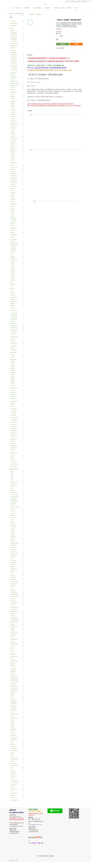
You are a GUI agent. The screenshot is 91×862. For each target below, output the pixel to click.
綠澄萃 (12, 522)
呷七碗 (12, 712)
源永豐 (12, 637)
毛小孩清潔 (13, 415)
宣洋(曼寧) (13, 684)
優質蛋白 (13, 252)
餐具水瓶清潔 (14, 343)
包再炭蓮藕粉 (14, 718)
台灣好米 (13, 206)
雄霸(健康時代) (14, 690)
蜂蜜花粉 (13, 151)
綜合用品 (13, 385)
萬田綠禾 (13, 722)
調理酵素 (13, 241)
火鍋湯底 (13, 437)
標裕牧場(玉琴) (14, 797)
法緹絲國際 (13, 560)
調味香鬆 (13, 190)
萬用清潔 (13, 347)
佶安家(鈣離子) (14, 596)
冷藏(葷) (12, 455)
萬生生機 (13, 648)
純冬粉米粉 (13, 221)
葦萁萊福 (13, 528)
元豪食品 (13, 665)
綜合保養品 (13, 334)
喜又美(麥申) (14, 735)
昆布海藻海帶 (14, 234)
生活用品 (13, 390)
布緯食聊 (13, 599)
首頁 (13, 8)
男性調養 (13, 273)
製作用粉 (13, 201)
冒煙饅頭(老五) (14, 793)
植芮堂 (12, 769)
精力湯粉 (13, 108)
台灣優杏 (13, 605)
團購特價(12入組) (15, 83)
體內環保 (13, 293)
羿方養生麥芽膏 (14, 714)
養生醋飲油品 (14, 246)
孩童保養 (13, 276)
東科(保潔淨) (14, 784)
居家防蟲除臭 (14, 350)
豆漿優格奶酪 (14, 445)
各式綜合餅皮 (14, 428)
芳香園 (12, 473)
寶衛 (12, 291)
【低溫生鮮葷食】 (14, 452)
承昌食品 (13, 752)
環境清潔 (13, 339)
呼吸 (12, 286)
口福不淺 (13, 757)
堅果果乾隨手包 (14, 45)
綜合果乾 (13, 94)
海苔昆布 (13, 147)
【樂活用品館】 (13, 359)
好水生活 (13, 364)
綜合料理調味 (14, 69)
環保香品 (13, 383)
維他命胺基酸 (14, 250)
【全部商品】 (13, 21)
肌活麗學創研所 (14, 497)
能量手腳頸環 (14, 399)
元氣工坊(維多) (14, 633)
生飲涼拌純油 (14, 167)
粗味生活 (13, 532)
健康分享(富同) (14, 482)
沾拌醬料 (13, 171)
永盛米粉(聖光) (14, 626)
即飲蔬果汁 (13, 134)
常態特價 (13, 89)
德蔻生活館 (13, 772)
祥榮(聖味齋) (14, 729)
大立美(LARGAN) (15, 507)
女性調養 (13, 269)
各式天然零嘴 (14, 67)
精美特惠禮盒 (14, 25)
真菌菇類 (13, 232)
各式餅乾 (13, 136)
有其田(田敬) (14, 703)
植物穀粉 (13, 104)
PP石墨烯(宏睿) (14, 501)
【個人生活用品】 (14, 388)
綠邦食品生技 (14, 763)
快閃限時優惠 (14, 77)
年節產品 (13, 160)
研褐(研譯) (13, 537)
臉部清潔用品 (14, 323)
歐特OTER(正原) (14, 639)
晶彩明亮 (13, 278)
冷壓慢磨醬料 (14, 39)
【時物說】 (12, 30)
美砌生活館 (13, 699)
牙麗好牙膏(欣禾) (15, 780)
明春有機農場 (14, 750)
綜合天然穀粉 (14, 41)
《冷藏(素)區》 (14, 420)
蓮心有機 (13, 524)
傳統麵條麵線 (14, 219)
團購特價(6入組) (14, 81)
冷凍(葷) (12, 457)
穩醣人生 (13, 288)
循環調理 (13, 284)
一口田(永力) (14, 667)
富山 (12, 479)
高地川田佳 (13, 635)
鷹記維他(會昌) (14, 737)
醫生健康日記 (14, 545)
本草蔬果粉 (13, 110)
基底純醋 (13, 199)
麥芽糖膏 (13, 143)
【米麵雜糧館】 (13, 204)
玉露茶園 (13, 571)
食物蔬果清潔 (14, 345)
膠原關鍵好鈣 (14, 259)
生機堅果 (13, 96)
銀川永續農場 (14, 748)
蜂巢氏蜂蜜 (13, 579)
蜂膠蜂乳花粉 (14, 301)
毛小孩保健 (13, 413)
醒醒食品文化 (14, 654)
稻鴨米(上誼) (14, 549)
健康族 (12, 716)
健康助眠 (13, 295)
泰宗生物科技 (14, 592)
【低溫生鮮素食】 (14, 418)
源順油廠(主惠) (14, 660)
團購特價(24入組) (15, 85)
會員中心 (76, 8)
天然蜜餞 (13, 155)
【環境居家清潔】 (14, 337)
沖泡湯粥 (13, 116)
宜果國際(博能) (14, 611)
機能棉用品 (13, 396)
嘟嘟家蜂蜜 (13, 671)
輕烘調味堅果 (14, 35)
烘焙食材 (13, 197)
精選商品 (12, 28)
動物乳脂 (13, 106)
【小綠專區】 (26, 8)
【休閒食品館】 (13, 128)
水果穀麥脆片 (14, 114)
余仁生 (12, 588)
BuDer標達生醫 (14, 494)
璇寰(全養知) (14, 601)
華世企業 (13, 511)
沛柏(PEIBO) (13, 776)
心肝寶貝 (13, 280)
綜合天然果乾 (14, 37)
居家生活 (13, 374)
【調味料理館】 (13, 162)
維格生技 (13, 509)
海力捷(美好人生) (15, 688)
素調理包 (13, 441)
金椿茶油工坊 (14, 705)
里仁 (12, 791)
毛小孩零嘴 (13, 411)
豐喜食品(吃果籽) (15, 680)
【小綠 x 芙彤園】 (37, 8)
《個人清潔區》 (14, 313)
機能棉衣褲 (13, 392)
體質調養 (13, 256)
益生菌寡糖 (13, 248)
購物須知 (63, 8)
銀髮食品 (13, 406)
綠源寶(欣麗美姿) (15, 594)
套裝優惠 (13, 87)
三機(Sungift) (14, 746)
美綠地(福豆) (14, 710)
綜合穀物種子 (14, 61)
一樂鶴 (12, 520)
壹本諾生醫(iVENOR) (13, 504)
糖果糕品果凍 (14, 149)
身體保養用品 (14, 330)
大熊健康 (13, 631)
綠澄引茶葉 (13, 526)
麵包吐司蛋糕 (14, 424)
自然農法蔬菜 (14, 466)
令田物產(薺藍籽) (15, 620)
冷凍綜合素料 (14, 422)
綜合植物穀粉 (14, 65)
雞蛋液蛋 (13, 450)
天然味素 (13, 188)
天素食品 (13, 725)
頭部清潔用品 (14, 317)
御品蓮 (12, 720)
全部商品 (31, 14)
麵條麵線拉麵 (14, 435)
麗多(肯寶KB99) (14, 643)
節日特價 (13, 79)
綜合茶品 (13, 121)
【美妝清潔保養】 (14, 310)
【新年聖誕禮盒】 (14, 23)
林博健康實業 (14, 701)
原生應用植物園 (14, 618)
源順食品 (13, 663)
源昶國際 (13, 695)
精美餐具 (13, 377)
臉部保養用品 (14, 325)
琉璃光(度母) (14, 584)
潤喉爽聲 (13, 303)
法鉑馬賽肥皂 (14, 789)
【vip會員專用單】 (14, 800)
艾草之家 (13, 733)
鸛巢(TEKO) (13, 539)
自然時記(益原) (14, 678)
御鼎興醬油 (13, 556)
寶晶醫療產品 (14, 499)
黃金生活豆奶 (14, 492)
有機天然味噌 (14, 433)
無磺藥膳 (13, 230)
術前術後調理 (14, 297)
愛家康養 (13, 624)
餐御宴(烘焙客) (14, 759)
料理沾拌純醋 (14, 186)
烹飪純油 (13, 165)
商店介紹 (56, 8)
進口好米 (13, 208)
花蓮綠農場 (13, 547)
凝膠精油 (13, 299)
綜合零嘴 (13, 145)
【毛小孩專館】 (13, 408)
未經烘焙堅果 (14, 57)
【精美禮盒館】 (13, 352)
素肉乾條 (13, 158)
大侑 (12, 767)
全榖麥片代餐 (14, 138)
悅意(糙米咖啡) (14, 675)
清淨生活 (13, 646)
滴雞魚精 (13, 308)
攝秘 (12, 282)
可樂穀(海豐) (14, 669)
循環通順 (13, 263)
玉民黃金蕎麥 (14, 603)
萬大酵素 (13, 490)
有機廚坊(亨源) (14, 554)
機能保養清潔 (14, 315)
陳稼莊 (12, 742)
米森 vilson (13, 641)
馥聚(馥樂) (13, 590)
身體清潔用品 (14, 328)
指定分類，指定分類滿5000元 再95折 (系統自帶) (67, 26)
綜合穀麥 (13, 210)
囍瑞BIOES (13, 586)
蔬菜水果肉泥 (14, 182)
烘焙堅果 (13, 99)
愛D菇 (12, 650)
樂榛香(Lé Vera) (14, 622)
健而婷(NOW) (14, 569)
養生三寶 (13, 112)
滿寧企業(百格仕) (15, 543)
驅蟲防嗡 (13, 379)
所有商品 (19, 8)
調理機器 (13, 362)
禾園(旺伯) (13, 616)
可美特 (12, 754)
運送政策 (69, 8)
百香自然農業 (14, 740)
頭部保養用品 (14, 319)
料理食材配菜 (14, 177)
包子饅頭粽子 (14, 426)
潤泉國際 (13, 761)
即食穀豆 (13, 225)
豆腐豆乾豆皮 (14, 448)
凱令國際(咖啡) (14, 656)
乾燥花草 (13, 236)
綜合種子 (13, 214)
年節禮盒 (13, 357)
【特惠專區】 (48, 8)
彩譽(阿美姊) (14, 707)
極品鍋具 (13, 368)
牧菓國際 (13, 613)
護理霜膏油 (13, 372)
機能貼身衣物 (14, 394)
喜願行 (12, 658)
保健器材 (13, 366)
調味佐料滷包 (14, 175)
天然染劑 (13, 321)
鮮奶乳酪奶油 (14, 430)
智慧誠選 (13, 628)
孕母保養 (13, 271)
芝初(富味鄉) (14, 562)
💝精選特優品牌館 (14, 469)
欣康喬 (12, 471)
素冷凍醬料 (13, 443)
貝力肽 (12, 778)
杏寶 (12, 475)
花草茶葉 (13, 118)
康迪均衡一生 (14, 484)
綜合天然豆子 (14, 63)
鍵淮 (12, 488)
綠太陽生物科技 (14, 607)
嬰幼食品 (13, 404)
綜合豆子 (13, 212)
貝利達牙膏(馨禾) (15, 782)
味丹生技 (13, 486)
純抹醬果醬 (13, 173)
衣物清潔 (13, 341)
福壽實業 (13, 541)
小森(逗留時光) (14, 609)
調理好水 (13, 265)
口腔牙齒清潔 (14, 332)
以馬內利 (13, 787)
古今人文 (13, 652)
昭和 (12, 477)
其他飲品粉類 (14, 125)
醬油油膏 (13, 169)
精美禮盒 (13, 47)
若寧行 (12, 697)
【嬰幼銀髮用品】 (14, 401)
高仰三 (12, 573)
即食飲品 (13, 130)
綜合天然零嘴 (14, 43)
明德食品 (13, 693)
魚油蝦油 (13, 306)
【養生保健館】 (13, 239)
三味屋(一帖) (14, 552)
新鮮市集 (13, 795)
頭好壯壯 (13, 267)
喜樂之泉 (13, 744)
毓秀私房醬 (13, 577)
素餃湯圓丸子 (14, 439)
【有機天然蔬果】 (14, 464)
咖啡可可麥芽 (14, 123)
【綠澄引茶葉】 (13, 72)
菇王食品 (13, 731)
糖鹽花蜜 (13, 195)
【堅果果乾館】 (13, 92)
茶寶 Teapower (14, 774)
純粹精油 (13, 370)
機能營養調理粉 (14, 244)
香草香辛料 (13, 192)
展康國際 (13, 567)
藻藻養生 (13, 261)
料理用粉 (13, 184)
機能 (12, 254)
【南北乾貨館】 (13, 228)
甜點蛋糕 (13, 153)
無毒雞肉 (13, 459)
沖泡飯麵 (13, 223)
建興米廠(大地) (14, 686)
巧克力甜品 (13, 141)
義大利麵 (13, 217)
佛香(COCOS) (14, 513)
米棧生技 (13, 727)
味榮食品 (13, 564)
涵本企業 (13, 530)
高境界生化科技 (14, 581)
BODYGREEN (14, 517)
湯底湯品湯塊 (14, 180)
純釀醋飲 (13, 132)
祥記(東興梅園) (14, 765)
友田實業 (13, 673)
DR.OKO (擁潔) (14, 682)
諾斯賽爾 (13, 515)
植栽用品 (13, 381)
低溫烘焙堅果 (14, 33)
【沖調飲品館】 (13, 101)
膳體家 (12, 558)
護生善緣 (13, 575)
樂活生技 (13, 534)
